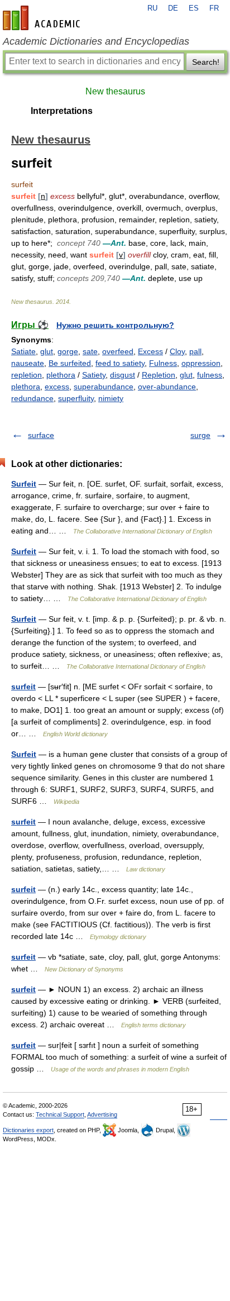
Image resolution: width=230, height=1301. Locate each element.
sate (90, 351)
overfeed (117, 351)
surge (200, 435)
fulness (209, 374)
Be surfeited (70, 363)
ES (194, 8)
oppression (201, 363)
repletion (26, 374)
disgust (122, 374)
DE (173, 8)
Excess (150, 351)
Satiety (94, 374)
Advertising (102, 1114)
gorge (68, 351)
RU (152, 8)
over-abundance (167, 386)
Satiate (23, 351)
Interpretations (62, 111)
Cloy (177, 351)
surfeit (23, 686)
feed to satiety (120, 363)
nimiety (110, 398)
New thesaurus (115, 91)
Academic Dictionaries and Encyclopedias (96, 41)
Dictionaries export (28, 1130)
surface (41, 435)
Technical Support (60, 1114)
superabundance (103, 386)
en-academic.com (43, 18)
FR (214, 8)
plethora (60, 374)
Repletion (158, 374)
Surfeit (23, 483)
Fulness (163, 363)
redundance (32, 398)
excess (57, 386)
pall (195, 351)
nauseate (27, 363)
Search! (205, 62)
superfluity (76, 398)
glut (46, 351)
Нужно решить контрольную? (115, 325)
